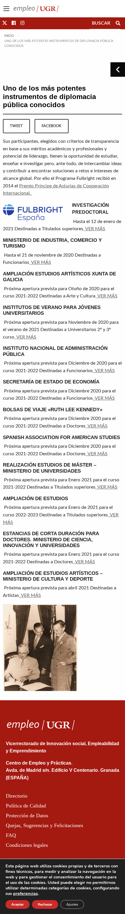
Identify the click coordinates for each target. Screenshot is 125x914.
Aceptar (17, 904)
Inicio (9, 35)
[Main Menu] (6, 8)
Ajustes (72, 904)
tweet (16, 126)
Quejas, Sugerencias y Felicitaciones (44, 825)
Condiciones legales (27, 845)
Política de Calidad (26, 806)
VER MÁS (94, 228)
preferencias (25, 893)
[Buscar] (118, 23)
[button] (4, 23)
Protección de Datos (27, 815)
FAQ (11, 835)
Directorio (16, 796)
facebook (51, 126)
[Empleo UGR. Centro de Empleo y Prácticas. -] (36, 8)
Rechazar (45, 904)
